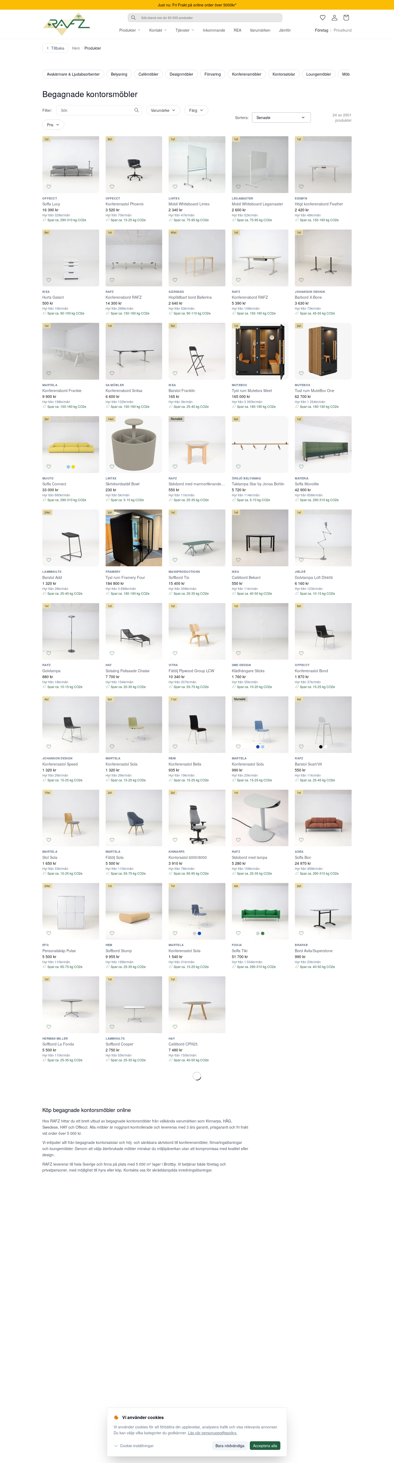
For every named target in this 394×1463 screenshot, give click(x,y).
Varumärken (260, 30)
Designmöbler (181, 74)
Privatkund (343, 30)
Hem (76, 48)
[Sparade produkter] (322, 17)
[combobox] (205, 18)
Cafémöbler (148, 74)
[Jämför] (92, 186)
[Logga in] (334, 17)
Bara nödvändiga (229, 1445)
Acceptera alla (265, 1445)
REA (237, 30)
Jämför (285, 30)
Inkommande (214, 30)
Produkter (127, 30)
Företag (321, 30)
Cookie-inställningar (137, 1445)
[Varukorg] (346, 17)
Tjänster (182, 30)
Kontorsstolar (284, 74)
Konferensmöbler (246, 74)
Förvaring (213, 74)
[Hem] (66, 24)
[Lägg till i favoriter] (48, 186)
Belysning (119, 74)
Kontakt (155, 30)
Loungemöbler (318, 74)
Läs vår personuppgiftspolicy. (212, 1432)
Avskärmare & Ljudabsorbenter (73, 74)
